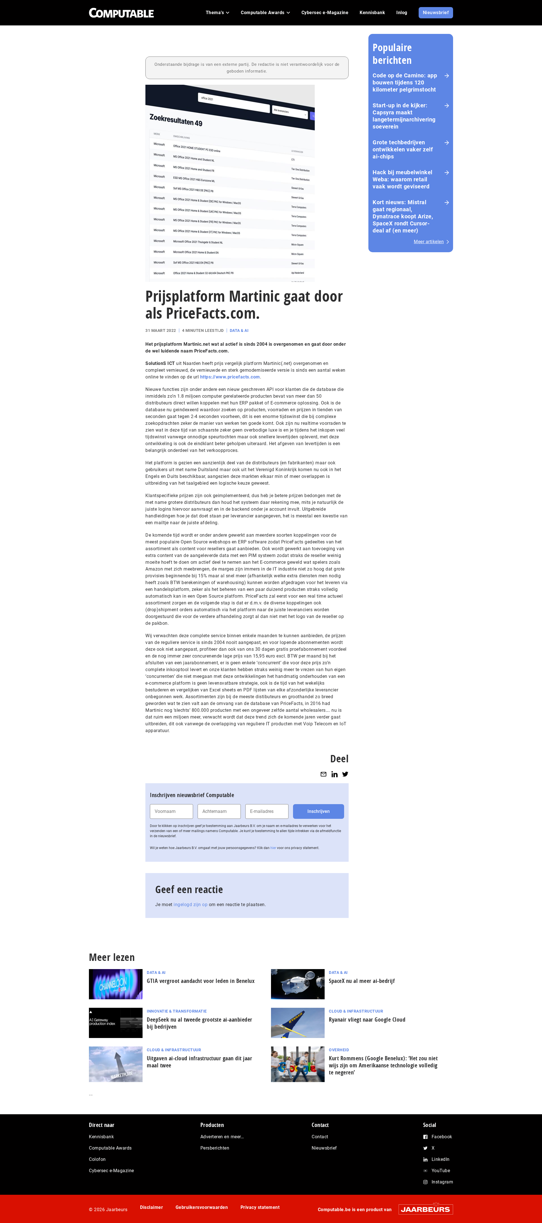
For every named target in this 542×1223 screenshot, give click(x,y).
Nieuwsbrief (324, 1148)
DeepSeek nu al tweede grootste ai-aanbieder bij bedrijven (199, 1023)
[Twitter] (345, 774)
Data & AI (239, 330)
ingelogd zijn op (190, 904)
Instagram (442, 1182)
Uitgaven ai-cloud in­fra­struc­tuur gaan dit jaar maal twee (199, 1061)
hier (273, 848)
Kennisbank (101, 1136)
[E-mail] (323, 774)
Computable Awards (110, 1148)
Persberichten (215, 1148)
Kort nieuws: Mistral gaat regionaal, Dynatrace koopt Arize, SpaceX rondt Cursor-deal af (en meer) (403, 216)
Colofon (97, 1159)
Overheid (339, 1050)
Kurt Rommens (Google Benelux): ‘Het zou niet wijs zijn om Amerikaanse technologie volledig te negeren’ (383, 1065)
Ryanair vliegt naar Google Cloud (367, 1019)
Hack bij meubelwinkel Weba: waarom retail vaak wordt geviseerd (402, 179)
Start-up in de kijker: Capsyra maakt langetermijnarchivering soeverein (404, 116)
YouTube (441, 1170)
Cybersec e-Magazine (111, 1170)
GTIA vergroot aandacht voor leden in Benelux (201, 981)
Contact (320, 1136)
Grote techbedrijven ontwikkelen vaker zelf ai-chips (403, 149)
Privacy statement (260, 1207)
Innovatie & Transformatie (177, 1011)
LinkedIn (441, 1159)
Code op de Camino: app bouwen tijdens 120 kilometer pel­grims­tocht (405, 82)
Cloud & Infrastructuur (356, 1011)
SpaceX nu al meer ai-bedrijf (362, 981)
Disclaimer (151, 1207)
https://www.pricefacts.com (230, 377)
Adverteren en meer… (222, 1136)
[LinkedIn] (334, 774)
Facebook (442, 1136)
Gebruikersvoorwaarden (202, 1207)
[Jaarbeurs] (423, 1209)
